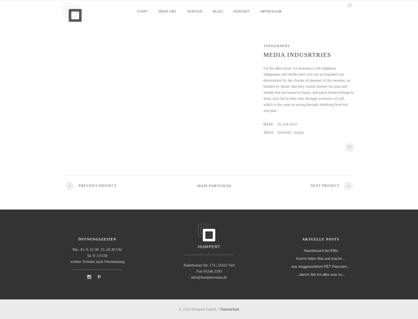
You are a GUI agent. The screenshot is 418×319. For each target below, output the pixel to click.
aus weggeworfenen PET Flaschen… (320, 266)
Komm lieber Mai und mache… (320, 258)
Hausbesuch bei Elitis (321, 250)
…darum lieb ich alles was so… (321, 274)
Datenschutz (229, 309)
